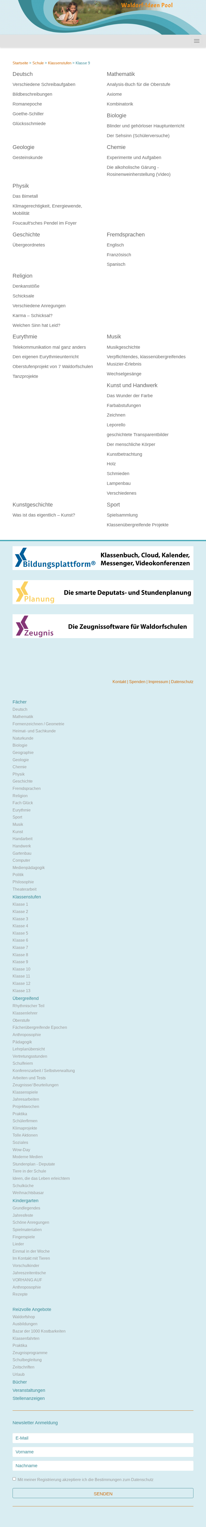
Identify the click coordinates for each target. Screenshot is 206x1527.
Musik (114, 336)
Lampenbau (119, 483)
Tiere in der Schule (29, 1171)
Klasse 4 (20, 926)
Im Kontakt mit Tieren (31, 1258)
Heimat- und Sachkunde (34, 731)
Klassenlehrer (25, 1013)
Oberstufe (21, 1020)
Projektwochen (26, 1106)
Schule (38, 63)
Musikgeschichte (123, 347)
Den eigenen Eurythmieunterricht (46, 356)
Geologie (23, 147)
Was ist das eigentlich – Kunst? (44, 515)
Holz (111, 463)
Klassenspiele (25, 1092)
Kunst (18, 832)
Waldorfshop (24, 1317)
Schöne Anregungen (31, 1222)
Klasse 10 (21, 969)
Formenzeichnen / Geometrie (38, 724)
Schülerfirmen (25, 1121)
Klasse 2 (20, 911)
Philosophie (23, 882)
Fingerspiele (24, 1237)
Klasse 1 (20, 904)
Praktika (20, 1114)
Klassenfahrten (26, 1338)
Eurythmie (25, 336)
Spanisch (116, 264)
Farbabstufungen (124, 405)
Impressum (158, 682)
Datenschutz (182, 682)
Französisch (119, 254)
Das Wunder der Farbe (130, 395)
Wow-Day (21, 1150)
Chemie (116, 147)
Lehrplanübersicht (29, 1049)
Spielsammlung (122, 515)
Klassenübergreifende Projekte (138, 524)
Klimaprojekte (25, 1128)
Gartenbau (22, 853)
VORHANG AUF (27, 1280)
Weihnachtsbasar (28, 1193)
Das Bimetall (25, 196)
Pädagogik (22, 1042)
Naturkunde (23, 738)
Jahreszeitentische (29, 1273)
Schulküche (23, 1186)
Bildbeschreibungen (32, 94)
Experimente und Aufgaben (134, 157)
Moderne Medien (28, 1157)
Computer (21, 860)
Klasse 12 (21, 983)
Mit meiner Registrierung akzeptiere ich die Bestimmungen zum (85, 1480)
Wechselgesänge (124, 373)
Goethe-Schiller (28, 113)
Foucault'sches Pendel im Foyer (45, 223)
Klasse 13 (21, 991)
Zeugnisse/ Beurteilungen (36, 1085)
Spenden (137, 682)
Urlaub (19, 1374)
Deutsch (23, 74)
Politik (18, 875)
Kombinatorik (120, 104)
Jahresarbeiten (26, 1099)
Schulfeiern (23, 1063)
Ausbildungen (25, 1324)
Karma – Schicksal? (33, 315)
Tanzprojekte (25, 376)
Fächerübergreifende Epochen (40, 1027)
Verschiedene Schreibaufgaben (44, 84)
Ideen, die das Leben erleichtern (41, 1178)
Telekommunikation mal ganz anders (49, 347)
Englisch (115, 244)
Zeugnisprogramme (30, 1353)
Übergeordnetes (29, 244)
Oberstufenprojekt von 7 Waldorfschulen (53, 366)
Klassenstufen (59, 63)
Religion (22, 276)
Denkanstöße (26, 286)
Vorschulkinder (26, 1265)
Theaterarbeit (24, 889)
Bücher (20, 1382)
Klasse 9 (20, 962)
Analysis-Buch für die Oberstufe (138, 84)
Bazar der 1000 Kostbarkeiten (39, 1331)
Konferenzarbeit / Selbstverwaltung (44, 1070)
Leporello (116, 424)
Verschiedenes (121, 493)
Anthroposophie (27, 1035)
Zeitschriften (23, 1367)
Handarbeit (22, 839)
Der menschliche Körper (131, 444)
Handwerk (22, 846)
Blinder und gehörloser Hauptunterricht (145, 125)
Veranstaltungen (29, 1390)
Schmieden (118, 473)
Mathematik (121, 74)
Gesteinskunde (28, 157)
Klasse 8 (20, 955)
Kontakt (120, 682)
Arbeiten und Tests (29, 1078)
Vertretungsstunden (30, 1056)
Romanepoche (27, 104)
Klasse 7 (20, 947)
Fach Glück (23, 803)
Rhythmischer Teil (28, 1006)
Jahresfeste (23, 1215)
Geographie (23, 752)
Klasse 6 (20, 940)
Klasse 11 (21, 976)
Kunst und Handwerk (132, 385)
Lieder (18, 1244)
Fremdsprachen (126, 234)
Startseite (20, 63)
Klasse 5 (20, 933)
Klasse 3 (20, 919)
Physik (21, 186)
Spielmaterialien (27, 1230)
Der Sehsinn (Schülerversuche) (138, 135)
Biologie (116, 115)
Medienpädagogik (29, 868)
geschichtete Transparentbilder (138, 434)
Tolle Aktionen (25, 1135)
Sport (113, 504)
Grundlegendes (26, 1208)
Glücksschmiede (29, 123)
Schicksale (23, 295)
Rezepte (20, 1294)
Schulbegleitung (27, 1360)
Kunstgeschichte (33, 504)
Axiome (114, 94)
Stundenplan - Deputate (34, 1164)
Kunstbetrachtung (124, 454)
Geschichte (26, 234)
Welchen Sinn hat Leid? (36, 325)
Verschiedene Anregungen (39, 305)
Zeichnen (116, 415)
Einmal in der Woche (31, 1251)
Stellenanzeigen (29, 1398)
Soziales (20, 1142)
